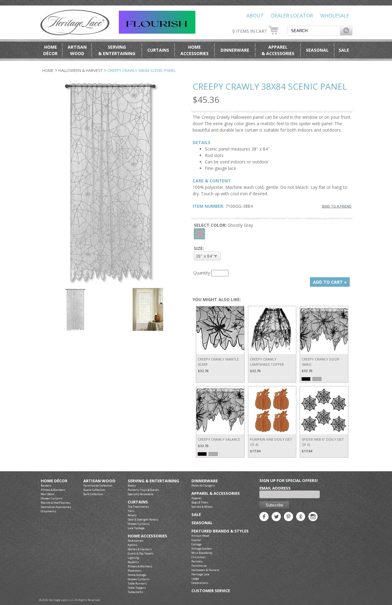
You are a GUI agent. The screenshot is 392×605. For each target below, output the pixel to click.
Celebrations (199, 583)
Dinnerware (235, 50)
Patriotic (197, 561)
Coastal (196, 540)
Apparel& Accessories (278, 50)
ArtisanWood (77, 50)
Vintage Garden (201, 549)
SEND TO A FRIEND (337, 206)
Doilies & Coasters (140, 549)
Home (48, 70)
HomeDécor (50, 50)
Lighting (133, 558)
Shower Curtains (51, 498)
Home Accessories (147, 536)
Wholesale (334, 15)
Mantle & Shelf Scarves (55, 503)
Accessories (135, 541)
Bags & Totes (199, 502)
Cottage (196, 544)
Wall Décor (48, 494)
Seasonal (317, 50)
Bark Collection (93, 494)
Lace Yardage (136, 528)
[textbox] (314, 30)
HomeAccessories (194, 50)
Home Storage (137, 575)
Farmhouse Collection (97, 485)
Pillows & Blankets (53, 490)
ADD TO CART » (330, 282)
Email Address (275, 488)
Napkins (133, 562)
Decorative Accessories (56, 507)
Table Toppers (137, 588)
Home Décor (54, 481)
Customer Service (210, 590)
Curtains (158, 50)
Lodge (195, 579)
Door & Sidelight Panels (143, 519)
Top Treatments (138, 507)
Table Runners (137, 583)
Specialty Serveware (140, 494)
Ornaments (48, 511)
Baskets (46, 485)
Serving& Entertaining (116, 50)
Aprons (132, 545)
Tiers (131, 511)
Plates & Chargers (203, 485)
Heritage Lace (200, 574)
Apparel (196, 498)
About (255, 15)
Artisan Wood (99, 481)
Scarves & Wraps (202, 507)
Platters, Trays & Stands (143, 490)
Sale (344, 50)
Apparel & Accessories (215, 493)
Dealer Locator (292, 15)
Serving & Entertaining (153, 481)
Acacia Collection (94, 490)
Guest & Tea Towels (140, 553)
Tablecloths (135, 592)
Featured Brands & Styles (220, 531)
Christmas (198, 557)
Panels (132, 515)
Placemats (134, 571)
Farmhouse (199, 566)
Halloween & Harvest (80, 70)
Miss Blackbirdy (202, 553)
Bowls (132, 485)
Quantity (201, 273)
